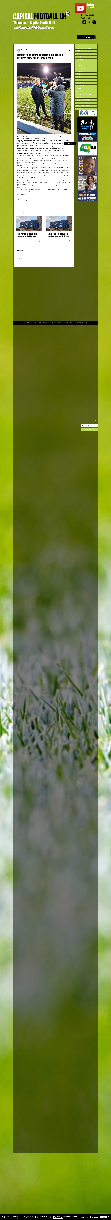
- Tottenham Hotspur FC (84, 94)
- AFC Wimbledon (82, 51)
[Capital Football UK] (80, 8)
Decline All (95, 1217)
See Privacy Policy (58, 1218)
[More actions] (70, 50)
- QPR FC (79, 89)
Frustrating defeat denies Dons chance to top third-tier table (27, 235)
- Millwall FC (80, 83)
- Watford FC (80, 97)
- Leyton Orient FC (82, 80)
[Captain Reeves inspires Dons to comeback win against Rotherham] (59, 223)
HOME (78, 45)
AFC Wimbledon (21, 194)
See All (69, 212)
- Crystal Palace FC (82, 68)
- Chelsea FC (80, 65)
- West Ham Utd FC (82, 100)
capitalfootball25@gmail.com (33, 27)
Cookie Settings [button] (84, 1217)
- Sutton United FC (82, 91)
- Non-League (80, 86)
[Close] (109, 1217)
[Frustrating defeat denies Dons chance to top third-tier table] (29, 223)
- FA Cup (79, 74)
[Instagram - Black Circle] (94, 22)
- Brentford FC (81, 57)
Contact (78, 109)
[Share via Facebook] (18, 200)
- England (79, 71)
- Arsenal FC (80, 54)
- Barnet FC (80, 63)
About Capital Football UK (84, 106)
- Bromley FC (80, 60)
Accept (103, 1217)
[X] (89, 22)
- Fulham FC (80, 77)
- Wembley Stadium (82, 103)
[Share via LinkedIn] (26, 200)
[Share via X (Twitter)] (22, 200)
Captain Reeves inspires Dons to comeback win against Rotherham (58, 235)
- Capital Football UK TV (84, 48)
